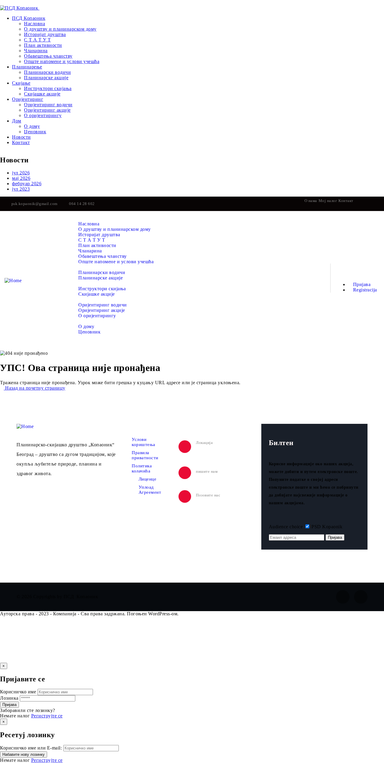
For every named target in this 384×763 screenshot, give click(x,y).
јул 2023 (21, 189)
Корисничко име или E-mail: (31, 747)
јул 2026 (21, 172)
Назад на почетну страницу (34, 388)
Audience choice (286, 526)
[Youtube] (377, 203)
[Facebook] (364, 203)
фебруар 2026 (26, 183)
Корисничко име (18, 691)
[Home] (13, 280)
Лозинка (9, 698)
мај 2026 (21, 178)
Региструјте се (47, 715)
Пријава (361, 284)
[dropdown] (2, 2)
